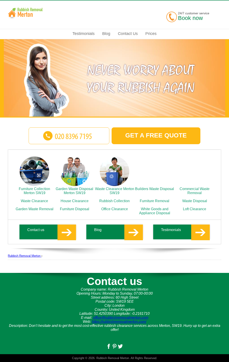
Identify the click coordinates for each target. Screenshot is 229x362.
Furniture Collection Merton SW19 (34, 191)
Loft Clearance (194, 209)
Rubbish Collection (114, 201)
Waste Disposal (194, 201)
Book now (190, 18)
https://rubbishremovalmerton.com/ (119, 321)
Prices (151, 33)
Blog (98, 230)
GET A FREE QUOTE (156, 135)
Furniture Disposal (74, 209)
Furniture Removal (154, 201)
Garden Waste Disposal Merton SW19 (74, 191)
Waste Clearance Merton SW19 (114, 191)
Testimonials (171, 230)
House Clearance (75, 201)
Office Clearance (114, 209)
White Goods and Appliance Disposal (154, 211)
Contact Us (128, 33)
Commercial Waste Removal (195, 191)
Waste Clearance (34, 201)
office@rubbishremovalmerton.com (120, 317)
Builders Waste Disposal (154, 189)
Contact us (35, 230)
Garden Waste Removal (34, 209)
